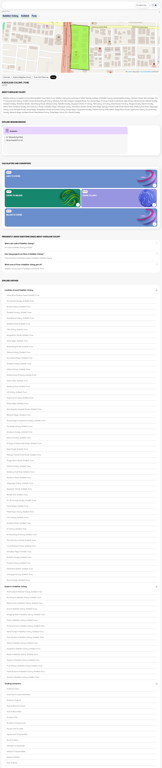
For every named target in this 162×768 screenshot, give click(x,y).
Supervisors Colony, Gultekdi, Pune (20, 398)
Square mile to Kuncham (16, 706)
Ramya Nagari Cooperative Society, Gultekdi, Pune (26, 421)
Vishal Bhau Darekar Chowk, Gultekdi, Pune (23, 295)
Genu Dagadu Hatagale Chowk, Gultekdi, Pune (24, 409)
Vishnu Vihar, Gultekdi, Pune (17, 381)
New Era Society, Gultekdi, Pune (19, 438)
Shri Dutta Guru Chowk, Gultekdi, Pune (21, 540)
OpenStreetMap (146, 72)
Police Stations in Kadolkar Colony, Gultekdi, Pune (26, 671)
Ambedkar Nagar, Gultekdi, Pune (19, 552)
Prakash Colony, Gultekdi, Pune (19, 563)
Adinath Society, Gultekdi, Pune (19, 466)
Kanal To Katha (12, 740)
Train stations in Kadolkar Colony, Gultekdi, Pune (25, 637)
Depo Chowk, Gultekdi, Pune (17, 449)
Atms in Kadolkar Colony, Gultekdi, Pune (22, 609)
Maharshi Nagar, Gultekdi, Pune (18, 415)
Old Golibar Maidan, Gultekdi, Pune (20, 569)
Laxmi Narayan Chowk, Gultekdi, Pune (21, 546)
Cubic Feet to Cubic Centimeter (18, 694)
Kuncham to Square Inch (16, 723)
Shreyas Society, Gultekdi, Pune (19, 364)
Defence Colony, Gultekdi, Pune (18, 352)
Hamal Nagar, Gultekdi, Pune (17, 506)
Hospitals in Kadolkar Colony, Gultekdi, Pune (23, 649)
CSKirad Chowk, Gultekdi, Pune (18, 369)
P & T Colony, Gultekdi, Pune (17, 517)
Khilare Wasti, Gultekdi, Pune (17, 404)
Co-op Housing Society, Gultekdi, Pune (21, 500)
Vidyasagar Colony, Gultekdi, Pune (20, 483)
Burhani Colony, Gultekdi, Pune (18, 307)
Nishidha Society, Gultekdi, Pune (19, 557)
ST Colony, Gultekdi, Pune (16, 529)
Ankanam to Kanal (14, 700)
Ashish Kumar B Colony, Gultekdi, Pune (21, 375)
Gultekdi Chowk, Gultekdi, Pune (18, 324)
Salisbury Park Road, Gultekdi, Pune (20, 472)
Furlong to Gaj (12, 717)
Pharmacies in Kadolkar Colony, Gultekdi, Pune (24, 592)
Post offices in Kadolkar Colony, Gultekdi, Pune (24, 666)
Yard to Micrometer (14, 712)
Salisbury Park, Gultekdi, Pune (18, 386)
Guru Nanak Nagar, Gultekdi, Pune (19, 358)
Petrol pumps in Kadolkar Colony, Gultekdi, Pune (25, 632)
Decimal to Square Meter (16, 751)
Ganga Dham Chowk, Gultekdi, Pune (20, 460)
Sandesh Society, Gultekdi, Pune (19, 312)
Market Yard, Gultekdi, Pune (17, 495)
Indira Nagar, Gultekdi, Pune (17, 341)
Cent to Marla (12, 763)
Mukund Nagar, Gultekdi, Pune (18, 580)
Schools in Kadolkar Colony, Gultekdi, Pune (23, 677)
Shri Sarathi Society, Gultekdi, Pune (20, 301)
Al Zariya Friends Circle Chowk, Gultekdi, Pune (24, 443)
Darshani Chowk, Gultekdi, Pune (19, 478)
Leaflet (129, 72)
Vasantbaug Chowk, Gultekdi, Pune (20, 347)
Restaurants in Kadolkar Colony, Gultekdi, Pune (25, 603)
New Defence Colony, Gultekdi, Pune (20, 318)
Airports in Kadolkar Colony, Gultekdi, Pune (23, 660)
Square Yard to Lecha (15, 729)
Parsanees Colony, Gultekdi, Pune (19, 426)
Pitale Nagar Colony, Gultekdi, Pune (20, 512)
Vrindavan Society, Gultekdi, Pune (19, 432)
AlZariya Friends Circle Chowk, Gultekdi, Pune (24, 455)
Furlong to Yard (13, 689)
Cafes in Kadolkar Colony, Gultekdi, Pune (22, 643)
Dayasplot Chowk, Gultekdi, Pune (19, 489)
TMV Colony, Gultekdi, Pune (17, 329)
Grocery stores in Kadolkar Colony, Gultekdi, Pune (26, 626)
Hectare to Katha (13, 757)
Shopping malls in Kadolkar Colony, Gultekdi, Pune (26, 615)
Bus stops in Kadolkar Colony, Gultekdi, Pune (24, 597)
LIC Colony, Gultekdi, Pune (17, 392)
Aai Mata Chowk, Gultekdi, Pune (19, 523)
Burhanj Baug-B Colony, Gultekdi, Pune (22, 535)
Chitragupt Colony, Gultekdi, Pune (19, 574)
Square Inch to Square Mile (17, 734)
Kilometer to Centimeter (16, 746)
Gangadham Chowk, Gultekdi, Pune (20, 335)
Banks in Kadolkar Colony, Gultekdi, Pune (22, 654)
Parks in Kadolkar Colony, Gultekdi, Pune (22, 620)
